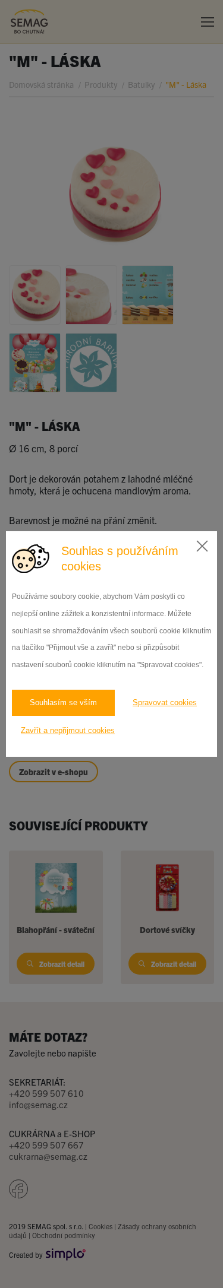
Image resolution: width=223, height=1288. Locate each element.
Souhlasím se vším (63, 702)
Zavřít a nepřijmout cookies (68, 730)
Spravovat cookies (165, 702)
